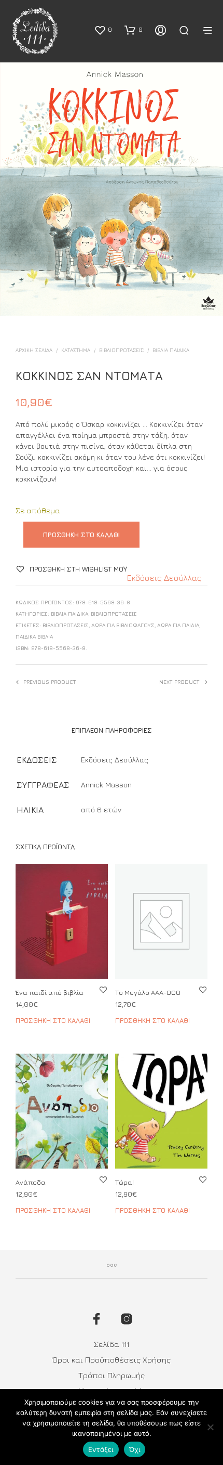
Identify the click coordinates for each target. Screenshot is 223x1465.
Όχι (135, 1449)
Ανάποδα (31, 1181)
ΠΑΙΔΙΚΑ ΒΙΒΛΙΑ (34, 636)
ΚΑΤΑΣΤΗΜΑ (75, 350)
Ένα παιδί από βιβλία (49, 992)
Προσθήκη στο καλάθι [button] (53, 1020)
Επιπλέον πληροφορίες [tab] (112, 730)
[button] (103, 29)
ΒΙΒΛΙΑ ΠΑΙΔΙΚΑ (170, 350)
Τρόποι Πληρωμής (111, 1375)
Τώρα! (124, 1181)
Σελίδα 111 (111, 1344)
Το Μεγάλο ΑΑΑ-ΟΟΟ (147, 992)
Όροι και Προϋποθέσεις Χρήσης (111, 1359)
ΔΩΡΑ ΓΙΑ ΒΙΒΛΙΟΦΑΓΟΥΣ (123, 625)
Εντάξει (101, 1449)
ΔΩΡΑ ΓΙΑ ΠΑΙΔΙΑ (178, 625)
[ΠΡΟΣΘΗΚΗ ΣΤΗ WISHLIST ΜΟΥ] (103, 989)
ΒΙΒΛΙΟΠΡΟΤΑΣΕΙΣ (121, 350)
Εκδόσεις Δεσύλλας (164, 577)
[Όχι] (210, 1427)
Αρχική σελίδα (34, 350)
